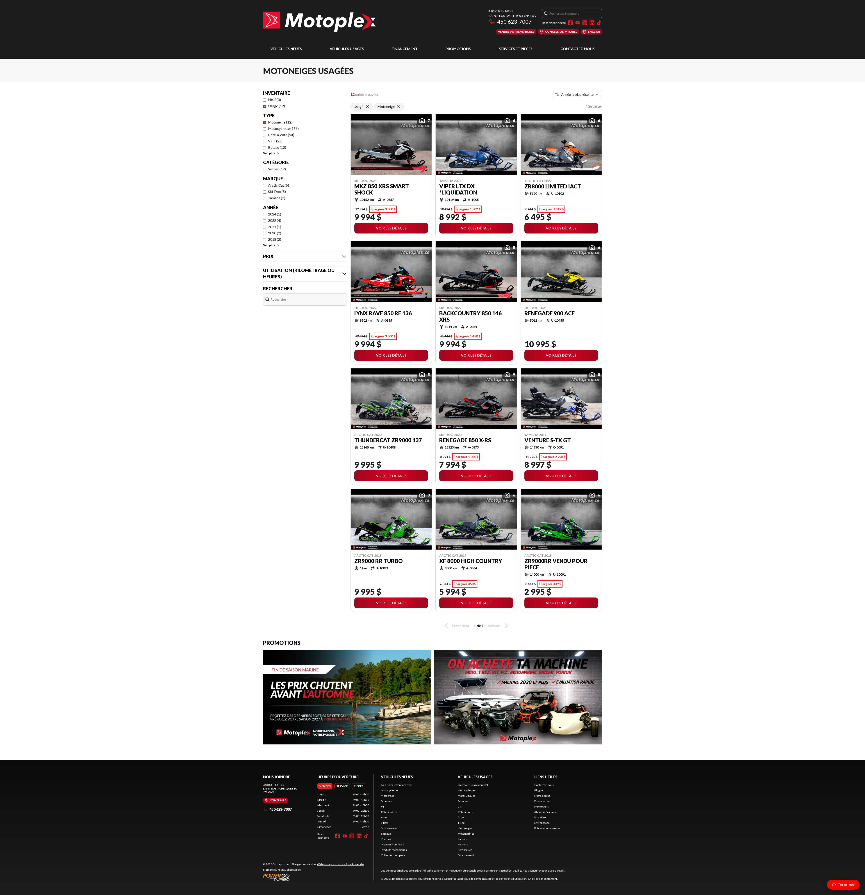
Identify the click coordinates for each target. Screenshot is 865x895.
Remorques (465, 850)
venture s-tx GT (547, 440)
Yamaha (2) (276, 198)
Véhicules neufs (286, 48)
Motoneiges (465, 828)
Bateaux (386, 833)
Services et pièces (516, 48)
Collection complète (393, 855)
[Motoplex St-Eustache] (319, 22)
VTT (383, 806)
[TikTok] (599, 22)
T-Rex (384, 822)
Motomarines (389, 828)
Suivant (494, 625)
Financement (405, 48)
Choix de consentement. (543, 878)
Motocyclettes (389, 790)
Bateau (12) (277, 147)
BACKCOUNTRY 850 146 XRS (470, 316)
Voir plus (269, 153)
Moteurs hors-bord (392, 844)
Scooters (386, 801)
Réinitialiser (593, 106)
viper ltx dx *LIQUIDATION (458, 189)
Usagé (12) (276, 106)
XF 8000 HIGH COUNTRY (470, 561)
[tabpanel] (343, 811)
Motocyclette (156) (283, 128)
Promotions (458, 48)
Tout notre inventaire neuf (396, 785)
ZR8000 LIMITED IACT (552, 186)
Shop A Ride (294, 869)
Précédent (460, 625)
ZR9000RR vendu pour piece (555, 564)
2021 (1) (274, 226)
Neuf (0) (274, 99)
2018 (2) (274, 239)
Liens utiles (545, 777)
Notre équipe (542, 795)
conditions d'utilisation (512, 878)
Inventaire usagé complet (473, 785)
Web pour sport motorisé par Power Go (340, 864)
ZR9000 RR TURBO (378, 561)
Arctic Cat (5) (278, 185)
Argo (384, 817)
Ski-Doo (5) (277, 191)
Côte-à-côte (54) (281, 135)
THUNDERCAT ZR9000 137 (388, 440)
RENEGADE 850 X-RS (465, 440)
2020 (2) (274, 233)
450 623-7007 (514, 21)
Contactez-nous (577, 48)
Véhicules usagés (347, 48)
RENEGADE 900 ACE (549, 313)
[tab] (324, 786)
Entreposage (542, 822)
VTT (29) (275, 141)
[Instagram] (584, 22)
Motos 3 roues (466, 795)
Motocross (387, 795)
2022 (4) (274, 220)
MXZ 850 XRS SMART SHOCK (381, 189)
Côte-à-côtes (389, 812)
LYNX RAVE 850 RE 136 (383, 313)
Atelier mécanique (545, 812)
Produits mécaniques (394, 850)
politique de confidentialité (475, 878)
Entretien (540, 817)
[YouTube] (577, 22)
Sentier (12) (277, 169)
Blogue (538, 790)
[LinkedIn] (592, 22)
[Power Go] (313, 877)
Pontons (386, 839)
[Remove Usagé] (367, 106)
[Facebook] (570, 22)
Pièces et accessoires (547, 828)
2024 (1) (274, 214)
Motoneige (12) (280, 122)
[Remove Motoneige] (398, 106)
